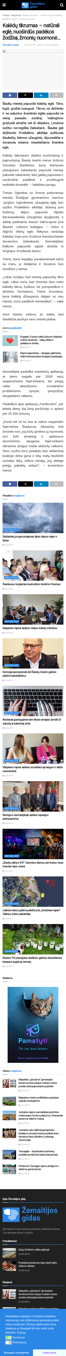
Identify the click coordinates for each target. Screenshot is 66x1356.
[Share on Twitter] (25, 95)
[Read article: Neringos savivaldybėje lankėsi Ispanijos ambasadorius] (33, 796)
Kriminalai (11, 951)
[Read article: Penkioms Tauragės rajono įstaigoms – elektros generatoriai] (9, 1169)
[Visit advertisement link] (33, 1025)
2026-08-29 (25, 1091)
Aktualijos (11, 530)
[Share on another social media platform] (56, 95)
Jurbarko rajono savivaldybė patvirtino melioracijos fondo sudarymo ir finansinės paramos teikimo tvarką (41, 1115)
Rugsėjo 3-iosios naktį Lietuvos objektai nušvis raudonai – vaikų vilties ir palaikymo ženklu (41, 340)
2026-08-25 (26, 361)
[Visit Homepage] (33, 5)
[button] (8, 1337)
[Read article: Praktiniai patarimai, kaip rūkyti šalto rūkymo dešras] (9, 1266)
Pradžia (6, 15)
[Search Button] (61, 5)
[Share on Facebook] (10, 95)
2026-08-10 (9, 966)
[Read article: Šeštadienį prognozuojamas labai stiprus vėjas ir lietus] (33, 518)
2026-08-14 (9, 776)
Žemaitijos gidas (11, 45)
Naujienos (16, 15)
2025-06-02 (25, 1270)
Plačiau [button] (21, 1332)
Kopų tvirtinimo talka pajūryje (34, 1249)
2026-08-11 (9, 919)
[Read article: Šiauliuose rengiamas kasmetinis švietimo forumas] (33, 565)
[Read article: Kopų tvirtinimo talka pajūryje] (9, 1253)
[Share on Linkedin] (41, 95)
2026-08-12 (9, 871)
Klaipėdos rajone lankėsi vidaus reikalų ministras (30, 628)
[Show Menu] (4, 5)
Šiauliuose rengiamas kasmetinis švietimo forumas (31, 584)
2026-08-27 (26, 347)
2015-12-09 (29, 45)
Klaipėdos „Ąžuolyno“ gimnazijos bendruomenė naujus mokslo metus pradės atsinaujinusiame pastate (38, 1083)
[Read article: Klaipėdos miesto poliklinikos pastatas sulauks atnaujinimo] (9, 1101)
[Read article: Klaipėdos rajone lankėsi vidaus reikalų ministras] (33, 609)
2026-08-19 (9, 728)
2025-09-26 (25, 1254)
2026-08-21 (9, 545)
